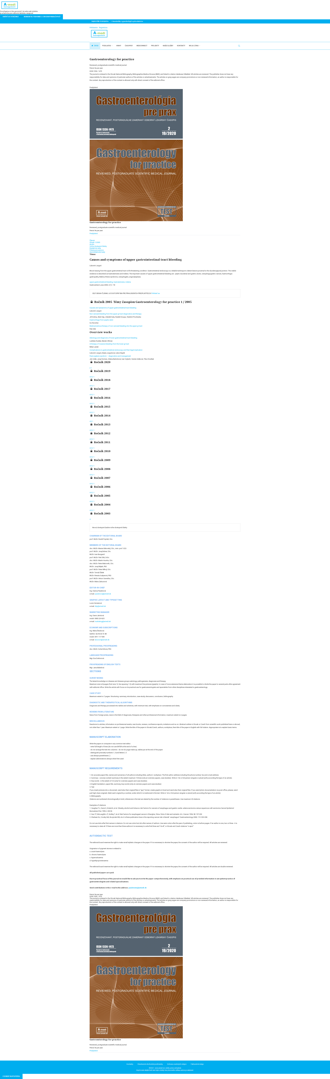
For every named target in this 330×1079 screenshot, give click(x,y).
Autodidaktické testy (97, 252)
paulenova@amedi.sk (103, 594)
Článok (92, 240)
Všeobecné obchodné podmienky (150, 1064)
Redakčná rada (95, 248)
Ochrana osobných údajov (177, 1064)
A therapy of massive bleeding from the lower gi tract (109, 344)
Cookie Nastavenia (11, 1076)
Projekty (155, 46)
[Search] (239, 46)
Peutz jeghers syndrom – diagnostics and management (110, 356)
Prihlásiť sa (156, 293)
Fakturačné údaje (197, 1064)
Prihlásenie (94, 28)
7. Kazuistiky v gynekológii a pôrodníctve (127, 21)
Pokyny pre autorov (97, 250)
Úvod (96, 46)
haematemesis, (119, 282)
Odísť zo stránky (11, 17)
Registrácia (103, 28)
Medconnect (142, 46)
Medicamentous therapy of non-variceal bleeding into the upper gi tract (116, 326)
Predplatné (94, 233)
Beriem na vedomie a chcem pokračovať (42, 17)
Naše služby (168, 46)
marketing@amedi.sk (103, 621)
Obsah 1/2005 (95, 242)
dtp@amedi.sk (100, 606)
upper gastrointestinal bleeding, (102, 282)
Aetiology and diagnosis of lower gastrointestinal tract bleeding (113, 338)
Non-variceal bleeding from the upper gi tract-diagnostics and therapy (115, 314)
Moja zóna (194, 46)
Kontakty (181, 46)
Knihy (118, 46)
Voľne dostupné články (98, 246)
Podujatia (106, 46)
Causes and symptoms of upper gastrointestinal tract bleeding (113, 308)
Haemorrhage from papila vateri (101, 320)
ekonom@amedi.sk (102, 640)
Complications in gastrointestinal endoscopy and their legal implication (116, 350)
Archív (92, 244)
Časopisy (129, 46)
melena (128, 282)
